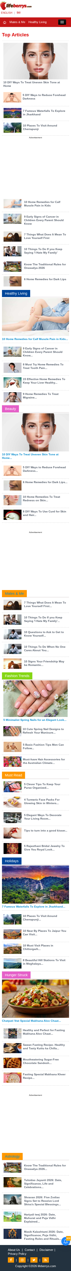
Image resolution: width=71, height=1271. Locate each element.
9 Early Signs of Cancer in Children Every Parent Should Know (44, 220)
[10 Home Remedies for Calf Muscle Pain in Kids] (35, 317)
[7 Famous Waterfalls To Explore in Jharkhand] (35, 885)
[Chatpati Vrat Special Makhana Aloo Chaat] (35, 998)
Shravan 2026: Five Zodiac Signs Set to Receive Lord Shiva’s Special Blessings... (42, 1201)
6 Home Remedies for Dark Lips (45, 279)
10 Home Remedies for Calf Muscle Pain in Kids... (35, 339)
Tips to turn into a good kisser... (45, 830)
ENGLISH (6, 12)
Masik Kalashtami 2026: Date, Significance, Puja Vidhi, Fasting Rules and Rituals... (44, 1235)
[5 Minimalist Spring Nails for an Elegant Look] (35, 698)
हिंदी (19, 12)
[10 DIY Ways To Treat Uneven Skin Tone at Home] (35, 60)
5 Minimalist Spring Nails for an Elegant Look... (34, 719)
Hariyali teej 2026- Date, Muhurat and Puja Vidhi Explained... (40, 1218)
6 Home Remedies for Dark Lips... (45, 482)
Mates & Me (17, 22)
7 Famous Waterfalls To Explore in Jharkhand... (33, 906)
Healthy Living (37, 22)
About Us (14, 1249)
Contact (30, 1249)
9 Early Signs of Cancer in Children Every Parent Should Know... (43, 352)
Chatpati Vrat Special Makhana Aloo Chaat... (31, 1020)
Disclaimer (46, 1249)
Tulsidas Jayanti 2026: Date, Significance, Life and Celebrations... (43, 1184)
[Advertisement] (35, 167)
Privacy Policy (17, 1253)
